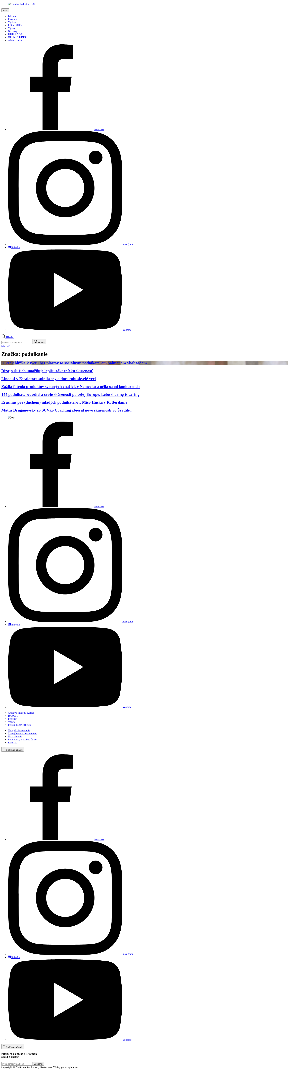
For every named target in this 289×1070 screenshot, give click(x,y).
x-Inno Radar (15, 40)
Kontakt (12, 742)
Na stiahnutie (15, 736)
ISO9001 (13, 715)
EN (8, 345)
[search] (16, 342)
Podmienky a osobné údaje (22, 739)
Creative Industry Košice (21, 712)
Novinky (12, 31)
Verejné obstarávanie (19, 730)
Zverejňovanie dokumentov (22, 733)
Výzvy (11, 28)
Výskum (12, 22)
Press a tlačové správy (19, 724)
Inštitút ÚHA (15, 25)
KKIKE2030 (15, 34)
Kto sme (12, 16)
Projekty (12, 19)
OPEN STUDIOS (17, 37)
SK (3, 345)
